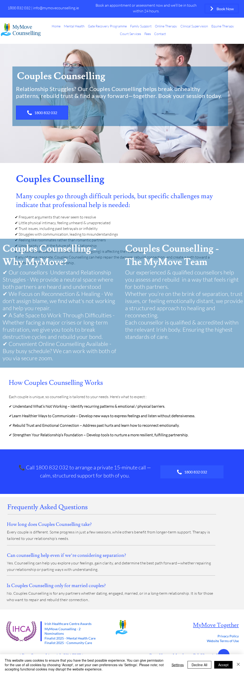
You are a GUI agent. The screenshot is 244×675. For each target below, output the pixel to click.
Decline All (199, 664)
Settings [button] (178, 664)
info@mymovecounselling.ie (56, 7)
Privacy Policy (228, 636)
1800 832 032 (19, 7)
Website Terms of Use (223, 641)
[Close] (238, 664)
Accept (223, 664)
